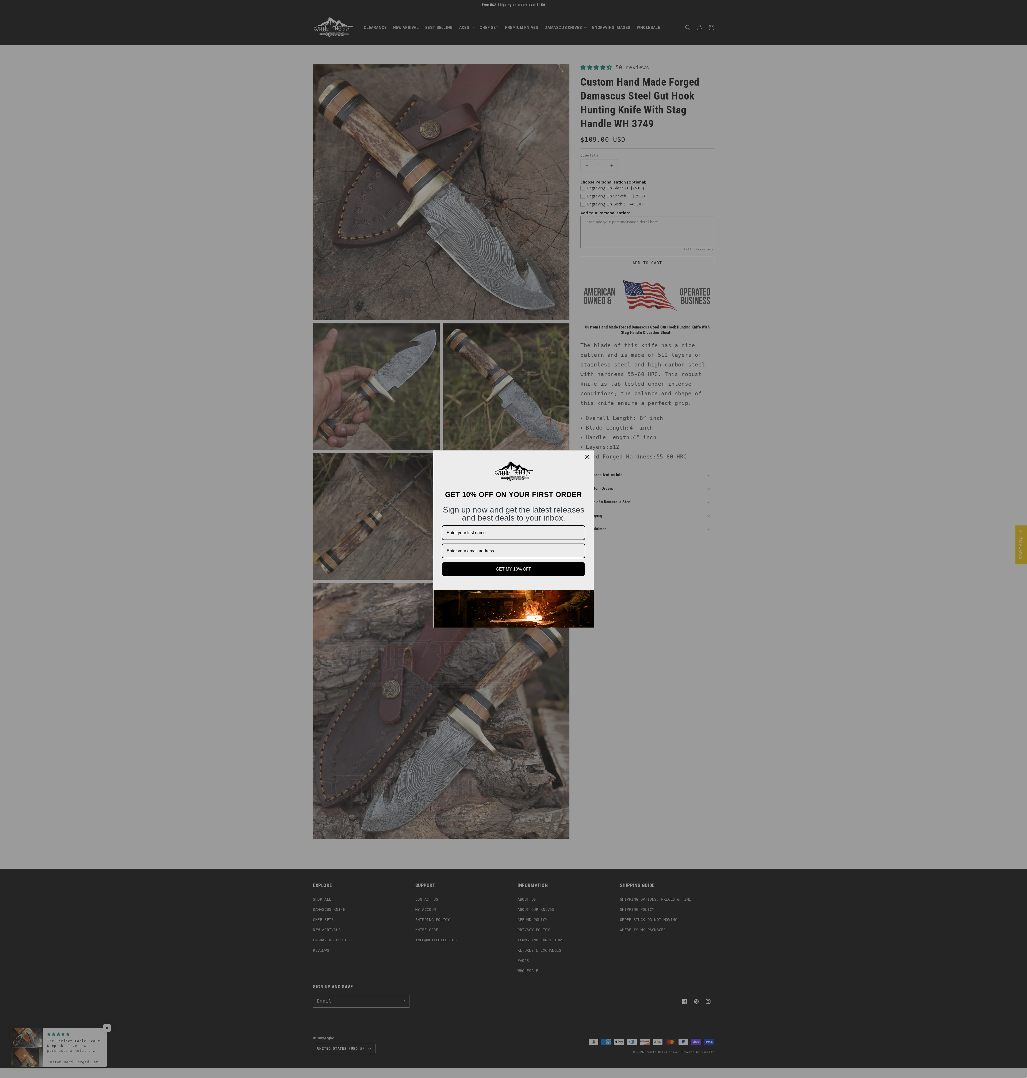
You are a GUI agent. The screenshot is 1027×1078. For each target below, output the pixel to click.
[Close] (587, 456)
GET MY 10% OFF (513, 569)
